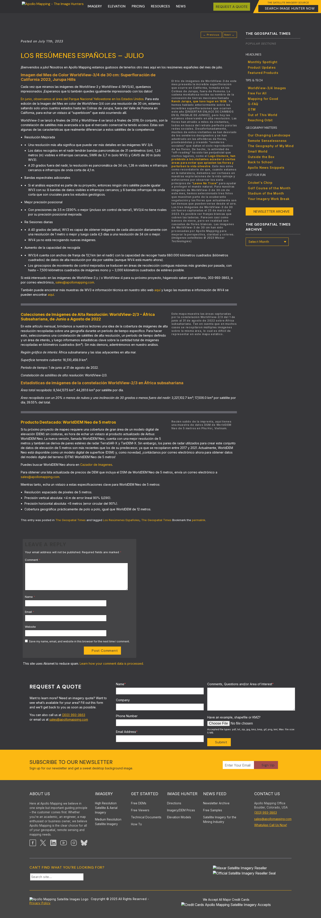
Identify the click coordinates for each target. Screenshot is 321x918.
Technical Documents (146, 817)
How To (136, 824)
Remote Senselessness (267, 141)
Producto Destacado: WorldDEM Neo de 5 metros (68, 422)
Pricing (138, 6)
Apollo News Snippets (266, 167)
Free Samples (212, 810)
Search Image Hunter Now (290, 8)
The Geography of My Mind (271, 146)
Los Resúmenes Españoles (121, 520)
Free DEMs (138, 803)
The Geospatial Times (70, 520)
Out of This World (262, 115)
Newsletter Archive (272, 211)
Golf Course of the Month (269, 188)
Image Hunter (182, 793)
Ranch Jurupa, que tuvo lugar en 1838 (198, 101)
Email (29, 612)
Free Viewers (140, 810)
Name (30, 596)
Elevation (117, 6)
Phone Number (127, 716)
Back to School (260, 162)
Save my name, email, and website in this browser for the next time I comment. (79, 641)
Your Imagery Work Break (269, 199)
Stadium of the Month (266, 193)
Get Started (144, 793)
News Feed (214, 793)
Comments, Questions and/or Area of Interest (240, 684)
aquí (157, 290)
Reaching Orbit (260, 120)
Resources (160, 6)
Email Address (127, 732)
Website (30, 626)
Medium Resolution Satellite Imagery (108, 822)
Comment (32, 560)
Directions (174, 803)
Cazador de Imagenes (96, 464)
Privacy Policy (40, 903)
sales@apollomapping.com (74, 282)
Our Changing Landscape (269, 135)
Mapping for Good (263, 99)
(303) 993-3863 (73, 715)
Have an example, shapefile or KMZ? (234, 717)
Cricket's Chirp (260, 182)
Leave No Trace (205, 183)
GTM (252, 109)
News (181, 6)
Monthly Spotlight (263, 62)
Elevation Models (179, 817)
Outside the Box (261, 157)
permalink (198, 520)
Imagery (95, 6)
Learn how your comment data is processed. (112, 663)
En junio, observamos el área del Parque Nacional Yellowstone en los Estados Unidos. (82, 99)
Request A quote (232, 6)
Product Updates (262, 67)
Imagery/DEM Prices (181, 810)
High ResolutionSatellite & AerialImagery (106, 808)
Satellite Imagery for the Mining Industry (219, 819)
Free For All (257, 93)
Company (123, 700)
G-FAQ (253, 104)
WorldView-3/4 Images (267, 88)
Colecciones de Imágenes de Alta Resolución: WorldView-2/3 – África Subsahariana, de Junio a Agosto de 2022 (88, 316)
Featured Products (263, 73)
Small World (258, 151)
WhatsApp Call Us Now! (270, 825)
